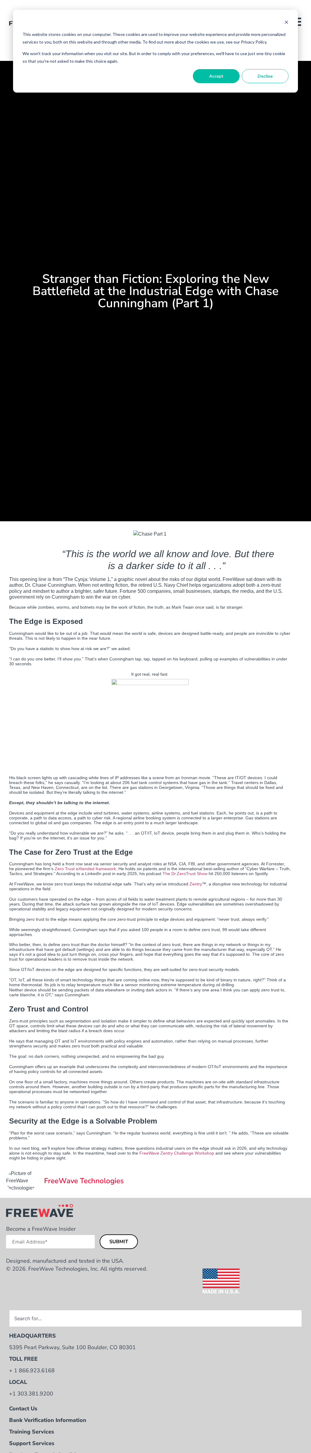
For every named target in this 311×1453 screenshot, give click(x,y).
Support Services (31, 1443)
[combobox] (155, 1318)
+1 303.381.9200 (31, 1393)
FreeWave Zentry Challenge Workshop (176, 1153)
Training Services (31, 1432)
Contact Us (23, 1409)
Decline (265, 76)
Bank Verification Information (47, 1420)
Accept (216, 76)
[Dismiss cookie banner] (286, 23)
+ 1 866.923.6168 (32, 1370)
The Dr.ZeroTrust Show (184, 873)
